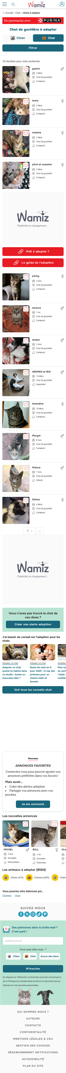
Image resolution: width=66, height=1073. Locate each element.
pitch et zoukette (42, 164)
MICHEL (8, 849)
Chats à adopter (31, 12)
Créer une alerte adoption (33, 624)
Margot (36, 435)
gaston (36, 68)
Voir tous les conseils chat (33, 690)
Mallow (36, 467)
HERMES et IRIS (41, 372)
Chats (17, 895)
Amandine (37, 403)
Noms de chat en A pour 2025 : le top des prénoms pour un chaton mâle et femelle (42, 674)
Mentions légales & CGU (33, 1039)
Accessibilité (33, 1059)
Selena (36, 499)
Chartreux (7, 895)
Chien (16, 956)
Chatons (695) (41, 877)
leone (35, 100)
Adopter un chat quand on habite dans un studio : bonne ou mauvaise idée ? (14, 673)
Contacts (33, 1025)
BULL (36, 849)
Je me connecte (33, 804)
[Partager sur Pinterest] (45, 914)
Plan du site (33, 1066)
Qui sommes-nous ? (33, 1012)
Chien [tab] (21, 38)
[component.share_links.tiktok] (39, 914)
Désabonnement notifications (33, 1052)
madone (36, 132)
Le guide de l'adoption (38, 262)
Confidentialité (33, 1032)
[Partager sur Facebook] (21, 914)
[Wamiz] (38, 4)
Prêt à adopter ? (37, 251)
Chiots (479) (17, 877)
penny (35, 276)
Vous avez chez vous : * (33, 949)
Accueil (9, 12)
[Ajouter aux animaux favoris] (26, 69)
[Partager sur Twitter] (27, 914)
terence (36, 308)
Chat (17, 12)
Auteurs (33, 1018)
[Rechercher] (13, 4)
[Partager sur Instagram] (33, 914)
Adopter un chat (10, 663)
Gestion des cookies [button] (33, 1045)
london (36, 340)
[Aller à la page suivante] (39, 530)
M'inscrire (33, 968)
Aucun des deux (50, 956)
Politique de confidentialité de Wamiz (25, 981)
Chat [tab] (51, 38)
